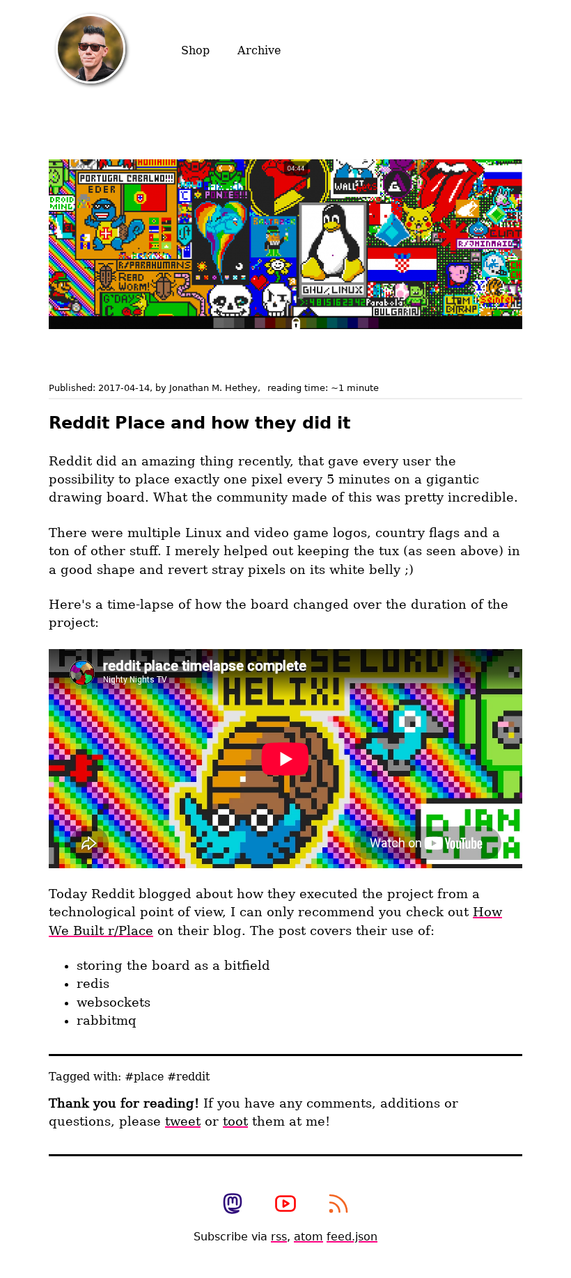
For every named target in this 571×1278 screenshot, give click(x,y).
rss (279, 1236)
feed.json (352, 1236)
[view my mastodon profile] (232, 1205)
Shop (195, 50)
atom (308, 1236)
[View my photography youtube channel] (285, 1205)
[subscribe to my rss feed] (338, 1205)
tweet (183, 1121)
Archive (259, 50)
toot (235, 1121)
